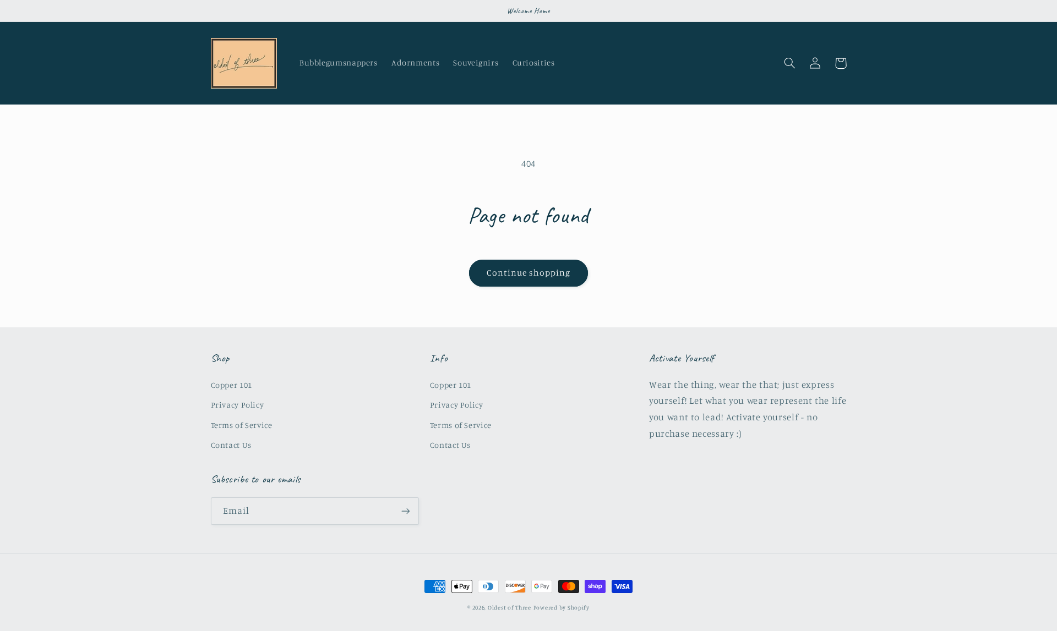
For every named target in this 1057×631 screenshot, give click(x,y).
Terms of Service (242, 425)
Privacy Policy (237, 404)
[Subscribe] (405, 510)
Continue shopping (529, 272)
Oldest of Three (509, 607)
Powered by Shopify (561, 607)
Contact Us (231, 444)
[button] (790, 63)
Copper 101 (231, 384)
